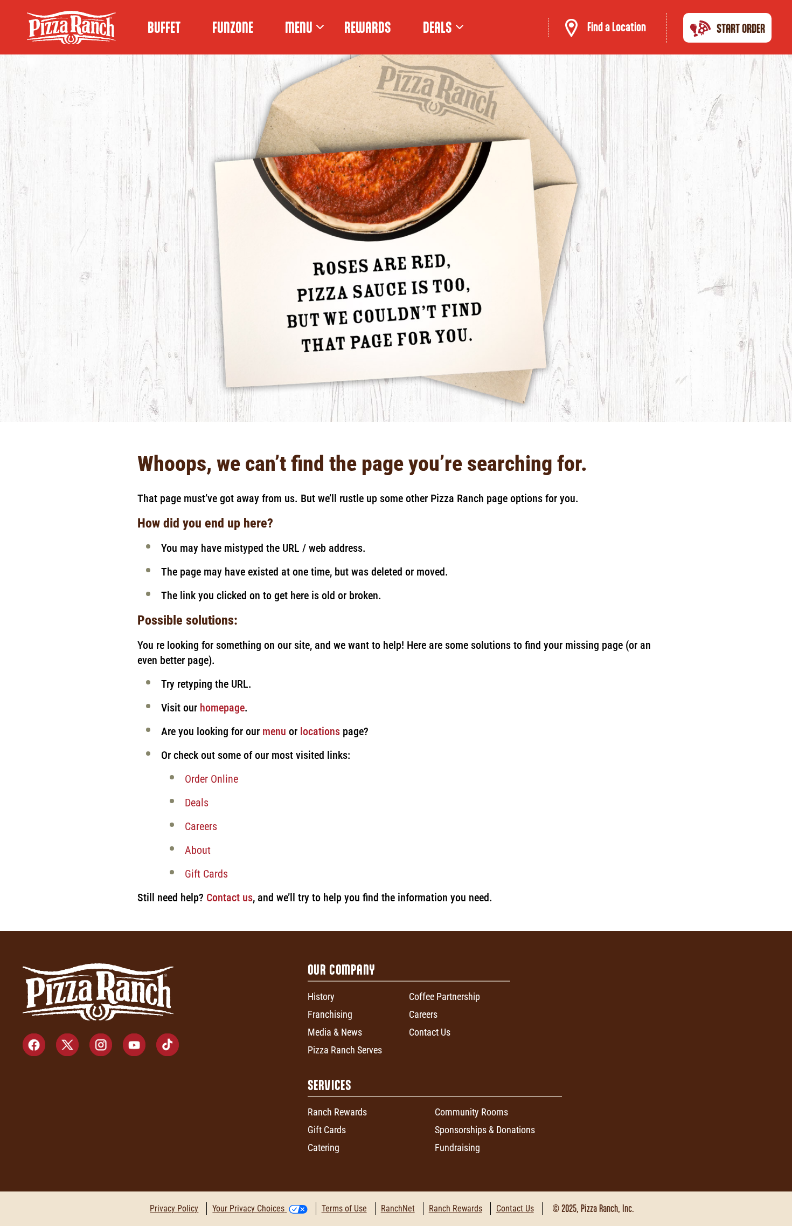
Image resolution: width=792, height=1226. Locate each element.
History (321, 996)
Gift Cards (206, 873)
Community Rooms (471, 1112)
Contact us (229, 897)
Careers (201, 826)
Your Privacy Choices (248, 1208)
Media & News (335, 1032)
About (198, 850)
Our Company (342, 969)
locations (320, 731)
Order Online (211, 778)
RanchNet (398, 1208)
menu (274, 731)
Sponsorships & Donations (485, 1129)
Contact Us (429, 1032)
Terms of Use (344, 1208)
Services (330, 1085)
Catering (323, 1147)
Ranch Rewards (337, 1112)
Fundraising (457, 1147)
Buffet (164, 27)
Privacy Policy (174, 1208)
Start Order (741, 28)
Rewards (367, 27)
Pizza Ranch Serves (345, 1050)
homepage (222, 707)
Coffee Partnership (444, 996)
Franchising (330, 1014)
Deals (197, 802)
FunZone (232, 27)
